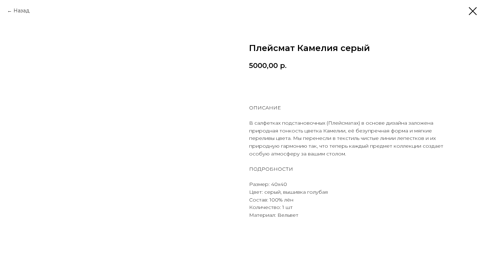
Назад (21, 10)
